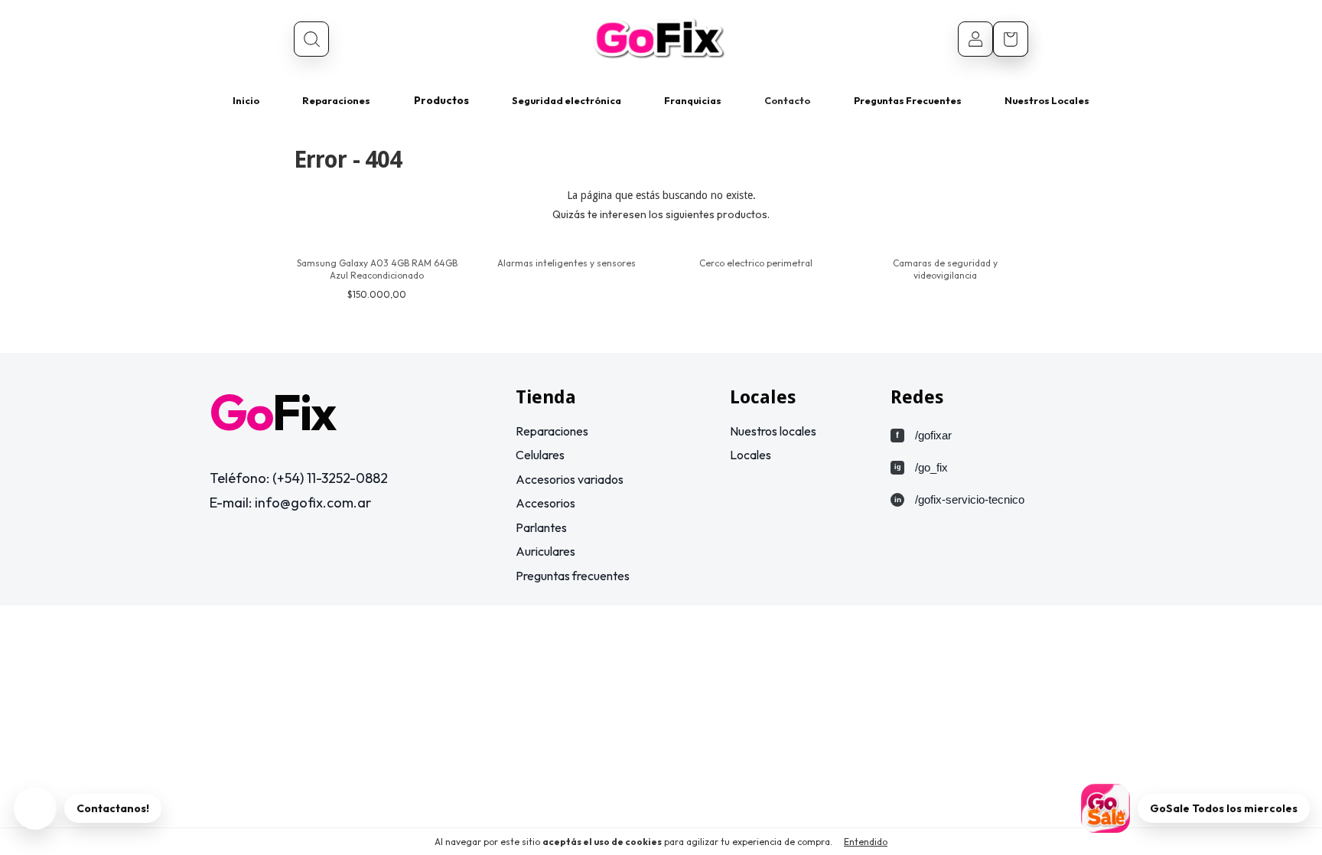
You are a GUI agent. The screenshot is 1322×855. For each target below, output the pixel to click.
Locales (750, 454)
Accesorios (545, 503)
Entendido (865, 841)
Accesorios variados (570, 479)
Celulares (540, 454)
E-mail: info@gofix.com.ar (290, 502)
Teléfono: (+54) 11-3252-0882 (299, 478)
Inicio (246, 100)
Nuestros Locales (1047, 100)
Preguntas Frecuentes (908, 100)
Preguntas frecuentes (573, 575)
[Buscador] (311, 39)
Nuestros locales (773, 431)
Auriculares (545, 551)
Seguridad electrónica (566, 100)
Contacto (787, 100)
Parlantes (541, 527)
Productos (441, 100)
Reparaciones (336, 100)
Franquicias (692, 100)
